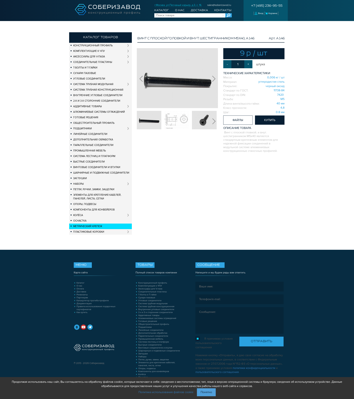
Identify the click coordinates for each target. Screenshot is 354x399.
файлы (237, 120)
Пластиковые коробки (88, 231)
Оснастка (79, 220)
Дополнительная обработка (93, 139)
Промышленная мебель (89, 150)
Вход (260, 13)
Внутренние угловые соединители (97, 95)
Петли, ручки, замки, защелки (93, 189)
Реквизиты (82, 294)
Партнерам (82, 297)
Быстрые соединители (89, 161)
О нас (180, 10)
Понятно (206, 392)
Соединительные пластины (92, 62)
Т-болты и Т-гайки (85, 67)
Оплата (80, 288)
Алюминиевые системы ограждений (99, 111)
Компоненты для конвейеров (94, 209)
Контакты (222, 10)
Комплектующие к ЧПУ (89, 51)
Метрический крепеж (87, 226)
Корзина (272, 13)
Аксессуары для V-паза (89, 56)
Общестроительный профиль (93, 123)
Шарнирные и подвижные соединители (101, 172)
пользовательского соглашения (217, 372)
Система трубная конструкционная (98, 89)
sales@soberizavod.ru (219, 5)
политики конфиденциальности (254, 368)
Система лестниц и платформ (94, 156)
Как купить (82, 312)
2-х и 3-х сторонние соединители (96, 100)
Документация (84, 303)
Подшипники (82, 128)
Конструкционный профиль (93, 45)
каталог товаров (100, 37)
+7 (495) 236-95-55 (266, 5)
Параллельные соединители (93, 145)
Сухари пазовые (84, 73)
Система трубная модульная (93, 84)
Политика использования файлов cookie (165, 392)
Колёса (78, 215)
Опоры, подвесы (84, 204)
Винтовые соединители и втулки (96, 167)
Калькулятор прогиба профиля (93, 300)
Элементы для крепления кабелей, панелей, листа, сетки (97, 196)
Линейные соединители (90, 134)
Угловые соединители (89, 78)
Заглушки (80, 178)
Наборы (78, 183)
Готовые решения (85, 117)
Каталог (161, 10)
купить (269, 120)
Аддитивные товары (87, 106)
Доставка (199, 10)
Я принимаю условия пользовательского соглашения (214, 343)
